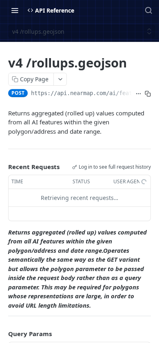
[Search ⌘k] (148, 10)
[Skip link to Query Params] (2, 333)
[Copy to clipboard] (148, 94)
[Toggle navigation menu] (14, 10)
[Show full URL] (138, 94)
